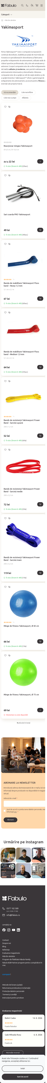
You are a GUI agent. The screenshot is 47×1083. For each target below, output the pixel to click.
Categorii (5, 14)
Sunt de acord (22, 1077)
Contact (5, 940)
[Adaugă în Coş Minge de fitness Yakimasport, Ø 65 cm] (40, 641)
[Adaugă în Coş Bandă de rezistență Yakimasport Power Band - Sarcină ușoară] (40, 435)
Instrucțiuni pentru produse (13, 998)
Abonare (10, 820)
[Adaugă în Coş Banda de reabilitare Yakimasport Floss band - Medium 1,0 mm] (40, 367)
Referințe (6, 950)
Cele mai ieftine (27, 92)
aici (15, 812)
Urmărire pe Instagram (23, 842)
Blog (4, 946)
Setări (22, 1069)
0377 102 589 (12, 908)
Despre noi (6, 943)
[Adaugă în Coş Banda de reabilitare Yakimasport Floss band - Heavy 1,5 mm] (40, 298)
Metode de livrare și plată (12, 985)
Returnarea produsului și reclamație (16, 988)
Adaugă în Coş (40, 710)
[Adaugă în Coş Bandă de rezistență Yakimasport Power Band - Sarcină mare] (40, 573)
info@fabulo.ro (13, 915)
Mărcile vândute (8, 956)
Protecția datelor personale (13, 991)
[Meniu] (41, 5)
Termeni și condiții (9, 994)
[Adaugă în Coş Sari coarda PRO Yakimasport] (40, 230)
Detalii (40, 161)
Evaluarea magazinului (11, 953)
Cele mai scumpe (10, 98)
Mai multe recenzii (13, 1053)
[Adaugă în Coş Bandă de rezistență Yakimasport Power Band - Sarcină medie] (40, 504)
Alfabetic (25, 98)
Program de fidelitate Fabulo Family (16, 959)
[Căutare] (22, 5)
